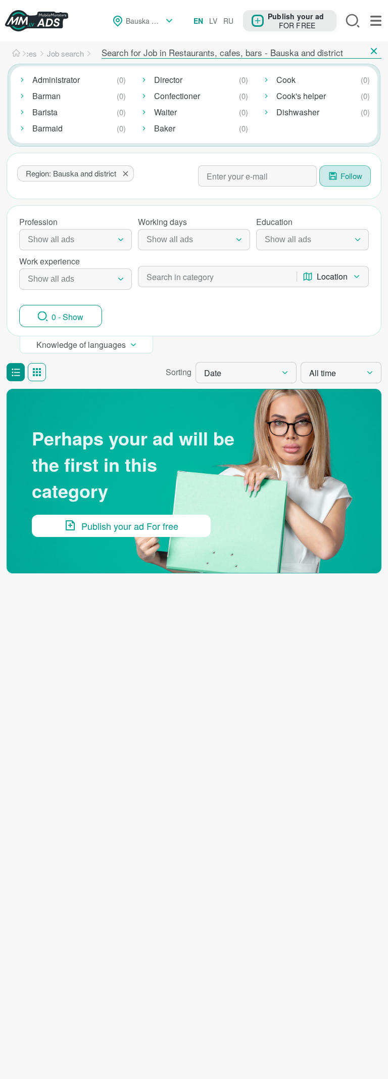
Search (353, 21)
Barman (46, 96)
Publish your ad (296, 16)
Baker (164, 128)
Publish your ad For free (129, 525)
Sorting (178, 372)
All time (322, 373)
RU (228, 21)
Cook (286, 79)
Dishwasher (297, 112)
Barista (45, 112)
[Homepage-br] (16, 53)
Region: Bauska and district (71, 173)
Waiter (165, 112)
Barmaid (47, 128)
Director (168, 79)
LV (213, 21)
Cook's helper (301, 96)
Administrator (56, 79)
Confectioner (177, 96)
